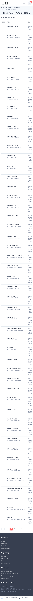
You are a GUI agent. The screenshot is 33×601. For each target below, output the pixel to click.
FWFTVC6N (13, 307)
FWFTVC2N (13, 359)
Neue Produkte (5, 563)
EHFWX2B (13, 277)
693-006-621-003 (15, 479)
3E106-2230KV (14, 265)
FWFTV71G (13, 205)
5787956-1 (13, 186)
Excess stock (5, 578)
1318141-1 (13, 78)
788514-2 (13, 136)
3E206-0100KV (14, 498)
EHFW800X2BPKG (15, 369)
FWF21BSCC (13, 398)
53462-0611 (14, 47)
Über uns (3, 556)
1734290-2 (13, 438)
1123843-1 (13, 68)
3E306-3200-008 (15, 328)
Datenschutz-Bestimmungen (9, 573)
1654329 (13, 296)
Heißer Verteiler (5, 548)
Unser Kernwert (5, 561)
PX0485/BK (13, 317)
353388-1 (13, 107)
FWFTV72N (13, 286)
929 (11, 348)
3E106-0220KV (14, 215)
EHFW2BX (13, 126)
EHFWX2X (13, 409)
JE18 (11, 167)
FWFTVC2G (13, 236)
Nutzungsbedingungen (7, 576)
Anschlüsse (17, 7)
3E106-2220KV (14, 225)
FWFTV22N (13, 196)
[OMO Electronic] (4, 3)
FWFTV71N (13, 87)
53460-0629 (14, 146)
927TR (12, 338)
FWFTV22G (13, 419)
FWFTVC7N (13, 469)
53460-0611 (14, 26)
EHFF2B (12, 97)
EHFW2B (12, 155)
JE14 (11, 517)
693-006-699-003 (16, 488)
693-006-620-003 (16, 256)
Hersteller (4, 543)
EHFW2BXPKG (14, 246)
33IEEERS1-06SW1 (15, 388)
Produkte (8, 7)
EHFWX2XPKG (14, 428)
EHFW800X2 (14, 57)
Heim (2, 7)
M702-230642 (14, 378)
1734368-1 (13, 176)
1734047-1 (13, 448)
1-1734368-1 (14, 458)
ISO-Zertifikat (5, 558)
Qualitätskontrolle (6, 571)
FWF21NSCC (13, 36)
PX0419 (12, 116)
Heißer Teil (4, 546)
